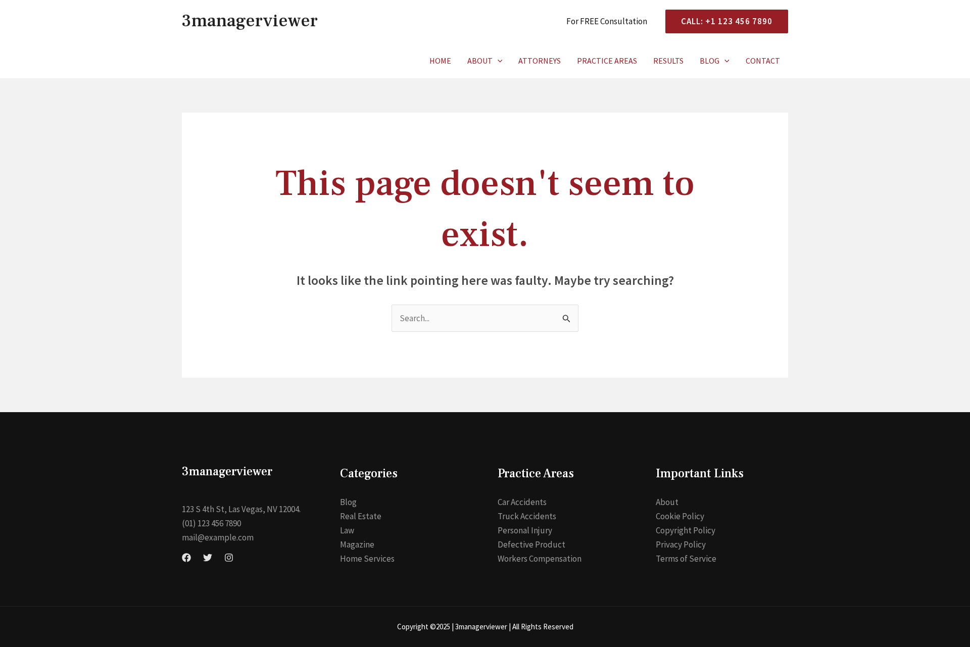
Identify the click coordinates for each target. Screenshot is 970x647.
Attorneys (539, 61)
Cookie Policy (680, 516)
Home (440, 61)
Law (347, 530)
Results (668, 61)
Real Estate (360, 516)
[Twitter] (207, 557)
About (480, 61)
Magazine (357, 544)
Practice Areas (607, 61)
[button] (722, 21)
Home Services (367, 558)
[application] (498, 60)
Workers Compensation (539, 558)
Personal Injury (525, 530)
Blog (709, 61)
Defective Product (531, 544)
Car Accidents (522, 502)
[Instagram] (228, 557)
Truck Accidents (527, 516)
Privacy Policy (681, 544)
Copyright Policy (685, 530)
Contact (763, 61)
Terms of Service (686, 558)
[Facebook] (186, 557)
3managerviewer (250, 21)
